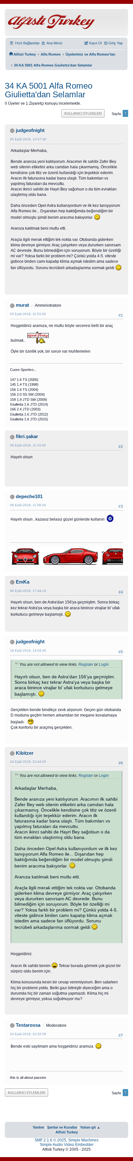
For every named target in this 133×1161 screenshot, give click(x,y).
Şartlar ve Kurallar (62, 1127)
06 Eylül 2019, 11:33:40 (28, 445)
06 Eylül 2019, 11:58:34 (28, 505)
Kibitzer (25, 753)
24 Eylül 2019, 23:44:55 (28, 761)
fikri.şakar (27, 436)
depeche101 (29, 496)
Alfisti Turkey (67, 1132)
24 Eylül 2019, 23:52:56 (28, 1034)
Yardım (38, 1127)
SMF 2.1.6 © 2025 (50, 1140)
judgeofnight (30, 130)
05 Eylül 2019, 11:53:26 (28, 314)
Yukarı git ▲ (90, 1127)
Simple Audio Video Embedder (67, 1144)
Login (104, 664)
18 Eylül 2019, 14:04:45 (28, 650)
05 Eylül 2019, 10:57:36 (28, 139)
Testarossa (28, 1025)
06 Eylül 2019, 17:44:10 (28, 591)
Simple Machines (83, 1140)
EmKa (22, 582)
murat (22, 305)
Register (85, 664)
